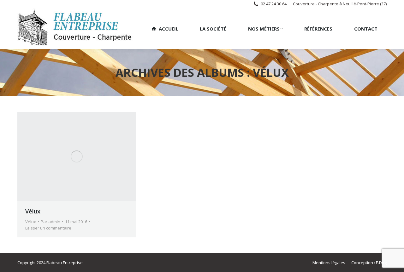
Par (50, 221)
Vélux (32, 211)
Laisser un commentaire (48, 228)
